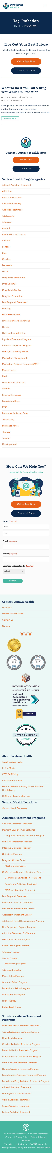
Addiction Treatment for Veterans (18, 933)
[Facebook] (22, 634)
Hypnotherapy (9, 1001)
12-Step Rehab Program (13, 995)
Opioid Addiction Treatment (15, 1100)
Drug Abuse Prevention (13, 278)
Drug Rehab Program (12, 1038)
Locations (7, 608)
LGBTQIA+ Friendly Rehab (15, 352)
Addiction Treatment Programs (17, 824)
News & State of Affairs (13, 383)
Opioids (6, 389)
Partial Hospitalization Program (17, 842)
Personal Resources (11, 395)
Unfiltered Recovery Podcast (16, 796)
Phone (10, 553)
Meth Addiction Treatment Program (19, 1063)
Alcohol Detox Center (15, 866)
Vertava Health (10, 97)
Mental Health (9, 370)
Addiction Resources (12, 781)
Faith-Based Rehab (11, 315)
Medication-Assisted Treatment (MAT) (20, 364)
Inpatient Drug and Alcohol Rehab (18, 830)
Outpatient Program (12, 854)
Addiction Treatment (13, 100)
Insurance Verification (13, 614)
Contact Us (7, 620)
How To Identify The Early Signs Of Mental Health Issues (22, 788)
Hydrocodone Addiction (14, 333)
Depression (7, 265)
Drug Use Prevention (12, 296)
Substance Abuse (10, 426)
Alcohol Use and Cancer (14, 235)
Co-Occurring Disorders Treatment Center (23, 872)
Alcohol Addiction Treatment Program (20, 1032)
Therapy (6, 432)
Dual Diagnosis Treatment (14, 302)
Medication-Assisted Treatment (17, 903)
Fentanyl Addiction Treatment (16, 1094)
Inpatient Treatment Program (16, 339)
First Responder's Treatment (16, 321)
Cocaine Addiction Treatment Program (21, 1044)
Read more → (10, 118)
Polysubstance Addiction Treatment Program (24, 1075)
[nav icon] (45, 6)
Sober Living (8, 420)
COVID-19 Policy (10, 774)
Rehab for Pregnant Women (15, 946)
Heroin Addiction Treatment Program (20, 1069)
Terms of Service (36, 1148)
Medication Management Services (18, 909)
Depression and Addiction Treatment (23, 878)
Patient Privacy (38, 1137)
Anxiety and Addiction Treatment (21, 884)
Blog (4, 253)
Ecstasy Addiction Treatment (16, 1112)
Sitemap (26, 1141)
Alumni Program (10, 958)
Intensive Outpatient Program (16, 346)
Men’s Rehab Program (13, 976)
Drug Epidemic (9, 284)
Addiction (7, 191)
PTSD (4, 407)
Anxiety (6, 241)
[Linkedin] (30, 634)
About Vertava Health (12, 762)
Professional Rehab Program (16, 989)
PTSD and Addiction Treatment (20, 890)
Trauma (5, 438)
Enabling (6, 309)
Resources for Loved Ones (15, 413)
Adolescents (8, 216)
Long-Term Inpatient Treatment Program (25, 836)
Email (10, 541)
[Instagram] (26, 634)
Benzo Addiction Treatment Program (20, 1050)
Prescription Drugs (11, 401)
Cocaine (6, 259)
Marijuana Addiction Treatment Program (21, 1057)
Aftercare (6, 222)
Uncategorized (9, 444)
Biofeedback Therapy (12, 1007)
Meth (4, 376)
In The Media (8, 768)
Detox (5, 272)
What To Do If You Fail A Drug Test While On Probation (23, 90)
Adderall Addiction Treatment (16, 185)
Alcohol (6, 228)
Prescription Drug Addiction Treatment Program (25, 1081)
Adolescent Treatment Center (16, 915)
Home (17, 26)
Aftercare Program (11, 952)
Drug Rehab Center (11, 290)
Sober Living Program (15, 964)
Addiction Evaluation (12, 198)
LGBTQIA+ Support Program (16, 940)
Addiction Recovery (11, 204)
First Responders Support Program (19, 927)
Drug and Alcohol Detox (14, 860)
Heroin (5, 327)
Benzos (5, 247)
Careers (6, 626)
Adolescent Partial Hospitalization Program (23, 921)
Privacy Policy (22, 1137)
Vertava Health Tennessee (14, 808)
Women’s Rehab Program (14, 982)
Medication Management (14, 358)
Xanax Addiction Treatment (15, 1106)
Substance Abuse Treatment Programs (20, 1026)
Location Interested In (18, 565)
